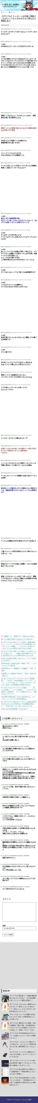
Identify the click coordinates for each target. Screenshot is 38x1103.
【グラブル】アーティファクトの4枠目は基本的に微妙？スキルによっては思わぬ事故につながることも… (22, 1063)
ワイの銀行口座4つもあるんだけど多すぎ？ (18, 639)
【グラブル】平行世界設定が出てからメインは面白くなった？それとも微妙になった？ (22, 1035)
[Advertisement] (19, 90)
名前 (4, 925)
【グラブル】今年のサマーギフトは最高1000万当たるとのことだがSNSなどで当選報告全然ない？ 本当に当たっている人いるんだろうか (18, 704)
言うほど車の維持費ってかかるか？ (15, 709)
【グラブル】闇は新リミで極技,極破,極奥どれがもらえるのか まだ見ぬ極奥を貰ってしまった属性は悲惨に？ (23, 998)
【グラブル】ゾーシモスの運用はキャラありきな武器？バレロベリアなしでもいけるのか (22, 1054)
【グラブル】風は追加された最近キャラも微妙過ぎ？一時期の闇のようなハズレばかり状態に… (22, 1071)
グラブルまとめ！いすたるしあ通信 (21, 1099)
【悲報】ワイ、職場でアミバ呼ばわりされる (18, 636)
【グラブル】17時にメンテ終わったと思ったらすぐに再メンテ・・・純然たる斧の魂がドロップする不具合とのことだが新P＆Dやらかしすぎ (18, 653)
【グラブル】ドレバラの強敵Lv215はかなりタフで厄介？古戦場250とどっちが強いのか (22, 1017)
